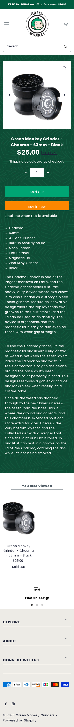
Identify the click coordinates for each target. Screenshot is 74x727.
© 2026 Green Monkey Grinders (29, 715)
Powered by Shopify (20, 720)
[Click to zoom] (64, 67)
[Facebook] (6, 704)
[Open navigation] (7, 24)
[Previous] (9, 95)
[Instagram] (13, 704)
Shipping (16, 161)
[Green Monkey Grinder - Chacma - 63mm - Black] (18, 517)
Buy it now (37, 207)
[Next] (64, 95)
